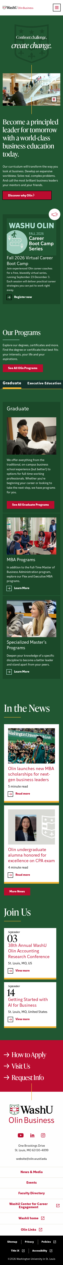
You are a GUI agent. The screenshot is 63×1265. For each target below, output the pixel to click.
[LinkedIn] (32, 1136)
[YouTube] (21, 1136)
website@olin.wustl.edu (31, 1159)
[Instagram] (43, 1136)
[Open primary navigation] (56, 7)
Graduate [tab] (12, 383)
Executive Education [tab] (44, 383)
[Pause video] (54, 99)
